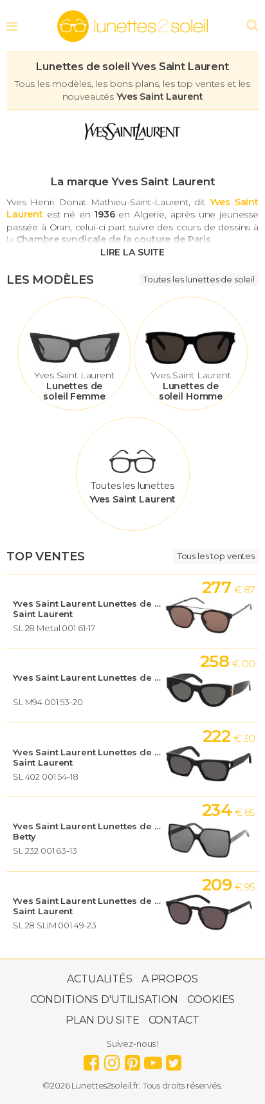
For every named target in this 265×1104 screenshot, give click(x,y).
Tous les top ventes (216, 556)
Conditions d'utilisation (104, 999)
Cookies (211, 999)
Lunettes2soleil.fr (132, 26)
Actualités (99, 979)
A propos (170, 979)
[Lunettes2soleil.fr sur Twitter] (174, 1060)
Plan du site (102, 1020)
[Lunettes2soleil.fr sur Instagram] (112, 1060)
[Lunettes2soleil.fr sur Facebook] (91, 1060)
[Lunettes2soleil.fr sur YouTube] (153, 1060)
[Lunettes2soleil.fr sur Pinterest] (132, 1060)
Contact (174, 1020)
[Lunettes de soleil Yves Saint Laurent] (132, 142)
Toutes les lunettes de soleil (199, 279)
